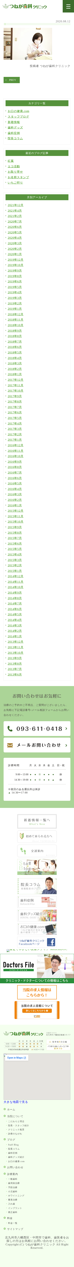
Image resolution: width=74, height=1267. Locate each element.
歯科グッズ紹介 (16, 1157)
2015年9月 (15, 527)
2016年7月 (15, 472)
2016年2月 (15, 499)
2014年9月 (15, 592)
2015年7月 (15, 538)
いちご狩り (15, 182)
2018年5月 (15, 352)
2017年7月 (15, 407)
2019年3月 (15, 297)
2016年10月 (16, 456)
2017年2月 (15, 434)
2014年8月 (15, 598)
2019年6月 (15, 281)
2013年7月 (15, 669)
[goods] (37, 920)
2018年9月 (15, 330)
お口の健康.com (18, 111)
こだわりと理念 (16, 1121)
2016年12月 (16, 445)
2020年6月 (15, 226)
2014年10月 (16, 587)
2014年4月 (15, 619)
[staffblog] (37, 874)
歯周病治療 (14, 1183)
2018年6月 (15, 346)
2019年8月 (15, 276)
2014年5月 (15, 614)
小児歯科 (12, 1191)
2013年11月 (16, 647)
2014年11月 (16, 581)
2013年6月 (15, 674)
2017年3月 (15, 428)
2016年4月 (15, 488)
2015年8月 (15, 532)
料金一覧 (12, 1223)
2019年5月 (15, 287)
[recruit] (37, 998)
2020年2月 (15, 248)
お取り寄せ (15, 171)
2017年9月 (15, 396)
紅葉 (11, 160)
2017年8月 (15, 401)
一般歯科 (12, 1179)
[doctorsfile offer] (37, 1018)
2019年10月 (16, 265)
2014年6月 (15, 609)
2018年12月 (16, 314)
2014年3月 (15, 625)
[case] (37, 906)
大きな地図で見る (16, 1101)
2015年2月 (15, 565)
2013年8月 (15, 663)
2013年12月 (16, 641)
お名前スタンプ (18, 177)
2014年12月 (16, 576)
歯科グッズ (15, 127)
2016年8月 (15, 467)
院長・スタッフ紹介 (18, 1125)
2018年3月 (15, 363)
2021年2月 (15, 216)
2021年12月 (16, 205)
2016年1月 (15, 505)
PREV (12, 80)
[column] (37, 893)
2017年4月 (15, 423)
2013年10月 (16, 652)
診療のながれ (15, 1133)
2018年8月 (15, 336)
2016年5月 (15, 483)
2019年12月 (16, 259)
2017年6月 (15, 412)
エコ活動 (14, 166)
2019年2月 (15, 303)
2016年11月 (16, 450)
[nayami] (37, 933)
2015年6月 (15, 543)
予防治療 (12, 1187)
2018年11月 (16, 319)
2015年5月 (15, 548)
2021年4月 (15, 210)
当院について (15, 1116)
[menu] (68, 6)
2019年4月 (15, 292)
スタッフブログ (18, 116)
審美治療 (12, 1199)
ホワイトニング (16, 1195)
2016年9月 (15, 461)
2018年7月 (15, 341)
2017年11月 (16, 385)
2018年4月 (15, 358)
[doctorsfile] (37, 982)
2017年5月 (15, 417)
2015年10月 (16, 521)
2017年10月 (16, 390)
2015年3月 (15, 560)
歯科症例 (14, 133)
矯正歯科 (12, 1212)
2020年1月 (15, 254)
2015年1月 (15, 570)
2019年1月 (15, 308)
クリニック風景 (16, 1129)
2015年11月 (16, 516)
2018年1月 (15, 374)
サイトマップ (15, 1229)
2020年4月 (15, 237)
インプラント (15, 1208)
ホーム (11, 1109)
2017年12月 (16, 379)
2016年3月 (15, 494)
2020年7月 (15, 221)
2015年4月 (15, 554)
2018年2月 (15, 368)
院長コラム (15, 138)
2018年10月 (16, 325)
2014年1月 (15, 636)
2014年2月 (15, 630)
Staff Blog (13, 1145)
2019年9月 (15, 270)
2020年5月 (15, 232)
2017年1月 (15, 439)
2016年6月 (15, 478)
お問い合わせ (15, 1167)
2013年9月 (15, 658)
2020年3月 (15, 243)
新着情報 (14, 122)
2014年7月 (15, 603)
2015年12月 (16, 510)
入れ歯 (11, 1204)
